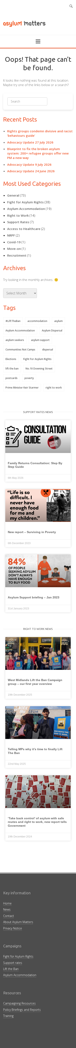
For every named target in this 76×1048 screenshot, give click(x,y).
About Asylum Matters (18, 922)
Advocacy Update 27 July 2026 (30, 142)
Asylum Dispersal (52, 330)
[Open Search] (71, 6)
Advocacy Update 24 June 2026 (31, 171)
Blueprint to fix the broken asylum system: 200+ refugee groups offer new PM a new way (38, 153)
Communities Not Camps (20, 349)
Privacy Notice (12, 928)
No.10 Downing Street (39, 368)
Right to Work (18, 215)
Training (8, 1016)
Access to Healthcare (23, 229)
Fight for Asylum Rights (25, 202)
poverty (29, 378)
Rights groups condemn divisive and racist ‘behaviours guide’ (40, 133)
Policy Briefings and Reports (22, 1010)
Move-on (14, 248)
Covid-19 (14, 242)
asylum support (40, 340)
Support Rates (18, 222)
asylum (58, 321)
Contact (8, 916)
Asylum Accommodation (26, 209)
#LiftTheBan (12, 321)
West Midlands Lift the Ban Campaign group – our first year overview (35, 681)
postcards (11, 378)
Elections (10, 359)
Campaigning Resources (19, 1003)
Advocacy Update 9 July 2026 (29, 164)
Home (7, 903)
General (13, 195)
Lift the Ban (11, 969)
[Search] (38, 103)
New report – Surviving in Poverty (32, 532)
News (7, 909)
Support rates (12, 963)
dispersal (47, 349)
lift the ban (12, 368)
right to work (54, 387)
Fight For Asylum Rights (37, 359)
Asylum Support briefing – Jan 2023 (33, 597)
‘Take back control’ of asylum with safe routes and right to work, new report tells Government (37, 822)
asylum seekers (14, 340)
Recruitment (16, 255)
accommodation (37, 321)
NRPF (11, 235)
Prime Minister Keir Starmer (22, 387)
